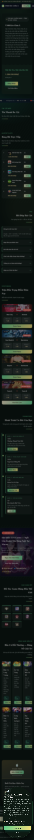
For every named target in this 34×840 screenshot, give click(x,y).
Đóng (17, 832)
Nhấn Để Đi (17, 828)
